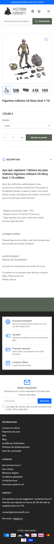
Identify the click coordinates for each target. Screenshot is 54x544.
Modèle (5, 120)
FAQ (4, 435)
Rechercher (44, 21)
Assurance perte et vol (13, 484)
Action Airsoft (29, 530)
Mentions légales (10, 473)
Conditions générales (12, 477)
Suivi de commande (11, 451)
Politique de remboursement (16, 447)
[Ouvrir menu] (49, 11)
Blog (4, 439)
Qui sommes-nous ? (11, 465)
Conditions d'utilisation (13, 443)
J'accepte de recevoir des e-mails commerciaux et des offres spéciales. (28, 408)
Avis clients (7, 469)
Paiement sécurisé (11, 431)
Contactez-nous (9, 480)
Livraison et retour (11, 428)
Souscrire (44, 401)
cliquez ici (18, 518)
